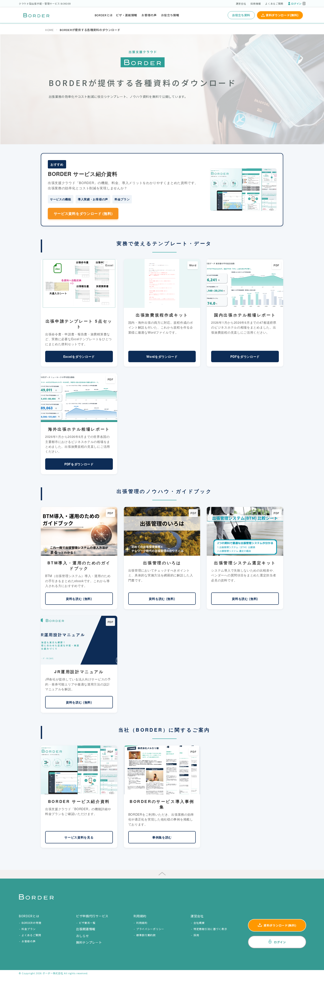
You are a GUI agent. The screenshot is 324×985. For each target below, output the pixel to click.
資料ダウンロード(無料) (282, 15)
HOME (49, 30)
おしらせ (82, 936)
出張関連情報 (85, 929)
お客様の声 (149, 15)
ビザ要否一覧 (87, 923)
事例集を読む (162, 837)
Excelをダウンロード (79, 356)
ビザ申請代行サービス (92, 916)
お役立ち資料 (241, 15)
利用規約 (141, 923)
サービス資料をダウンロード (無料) (83, 213)
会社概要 (199, 923)
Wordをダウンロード (162, 356)
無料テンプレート (89, 942)
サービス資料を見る (78, 837)
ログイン (296, 3)
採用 (196, 935)
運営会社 (241, 3)
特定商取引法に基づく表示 (210, 929)
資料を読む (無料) (79, 598)
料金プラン (29, 929)
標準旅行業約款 (146, 935)
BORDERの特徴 (31, 923)
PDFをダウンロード (245, 356)
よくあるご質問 (274, 3)
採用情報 (255, 3)
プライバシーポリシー (150, 929)
